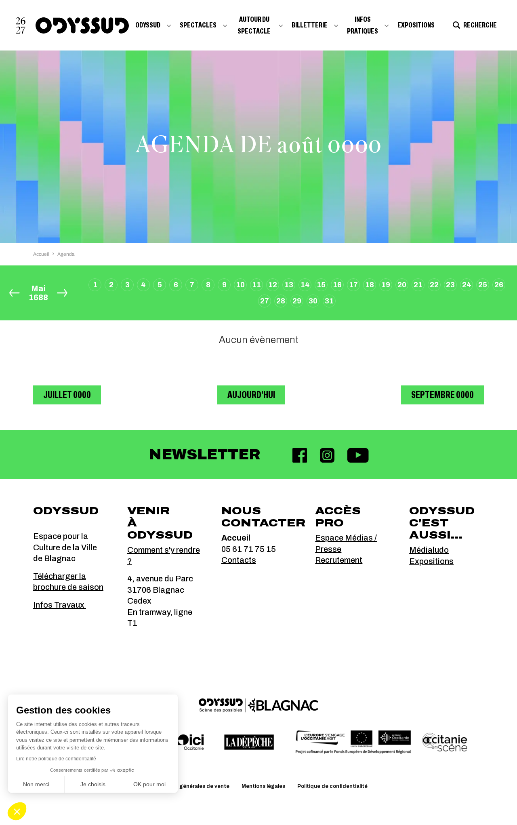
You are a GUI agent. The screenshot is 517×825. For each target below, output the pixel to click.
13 (288, 285)
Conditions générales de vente (189, 786)
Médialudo (429, 549)
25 (482, 285)
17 (353, 285)
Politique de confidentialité (332, 786)
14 (305, 285)
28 (280, 301)
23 (450, 285)
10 (240, 285)
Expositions (416, 25)
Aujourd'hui (251, 394)
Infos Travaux (59, 604)
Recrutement (338, 560)
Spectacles (198, 25)
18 (369, 285)
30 (313, 301)
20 (401, 285)
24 (466, 285)
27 (264, 301)
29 (296, 301)
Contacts (238, 560)
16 (337, 285)
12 (272, 285)
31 (329, 301)
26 (498, 285)
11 (256, 285)
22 (434, 285)
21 (418, 285)
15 (321, 285)
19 (385, 285)
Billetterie (310, 25)
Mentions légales (263, 786)
